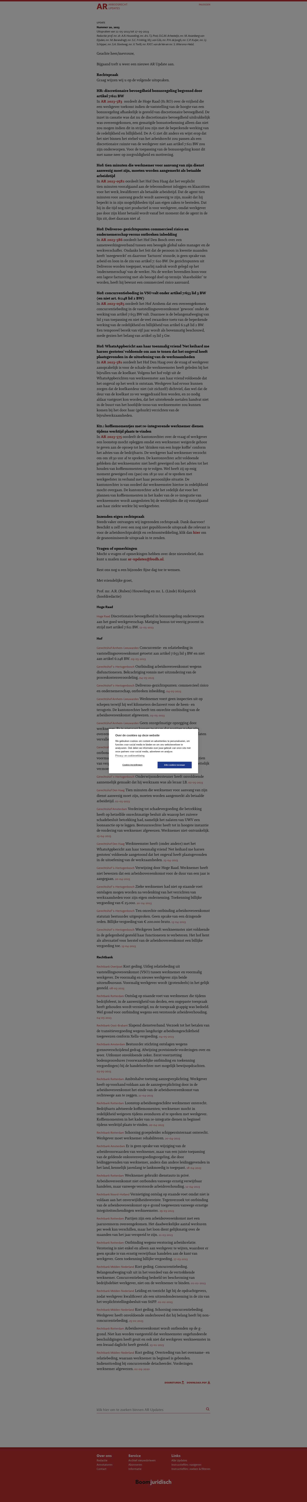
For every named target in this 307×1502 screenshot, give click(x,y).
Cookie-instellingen (132, 765)
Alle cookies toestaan (174, 765)
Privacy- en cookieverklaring (129, 755)
